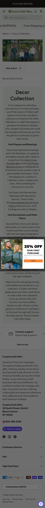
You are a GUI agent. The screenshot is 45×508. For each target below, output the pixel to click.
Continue (33, 260)
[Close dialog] (43, 241)
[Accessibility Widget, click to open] (41, 504)
